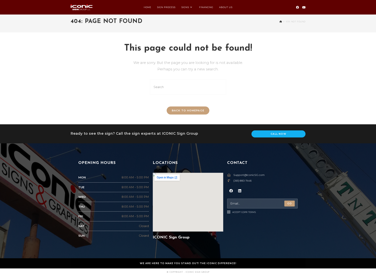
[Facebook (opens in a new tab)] (298, 7)
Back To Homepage (188, 110)
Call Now (278, 133)
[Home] (280, 21)
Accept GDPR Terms (244, 212)
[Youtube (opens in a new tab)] (304, 7)
